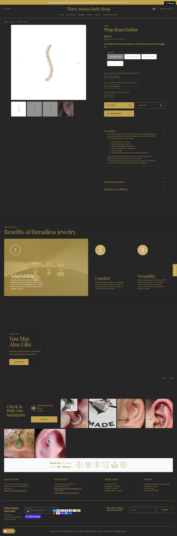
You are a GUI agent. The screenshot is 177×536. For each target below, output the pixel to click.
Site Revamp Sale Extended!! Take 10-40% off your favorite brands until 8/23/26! (71, 2)
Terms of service (56, 531)
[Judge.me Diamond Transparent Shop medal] (79, 464)
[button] (7, 9)
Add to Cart (142, 105)
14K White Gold (132, 57)
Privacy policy (79, 531)
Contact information (104, 531)
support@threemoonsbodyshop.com (66, 493)
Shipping (107, 39)
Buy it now (111, 105)
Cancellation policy (120, 531)
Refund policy (68, 531)
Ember (13, 22)
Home (6, 22)
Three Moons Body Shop (11, 517)
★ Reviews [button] (175, 270)
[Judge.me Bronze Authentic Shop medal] (106, 464)
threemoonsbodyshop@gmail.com (15, 491)
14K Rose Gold (149, 57)
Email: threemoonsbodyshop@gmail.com (68, 488)
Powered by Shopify (10, 519)
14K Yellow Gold (115, 57)
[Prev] (164, 378)
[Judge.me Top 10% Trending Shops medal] (123, 464)
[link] (33, 408)
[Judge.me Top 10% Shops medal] (114, 464)
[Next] (171, 378)
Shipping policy (90, 531)
